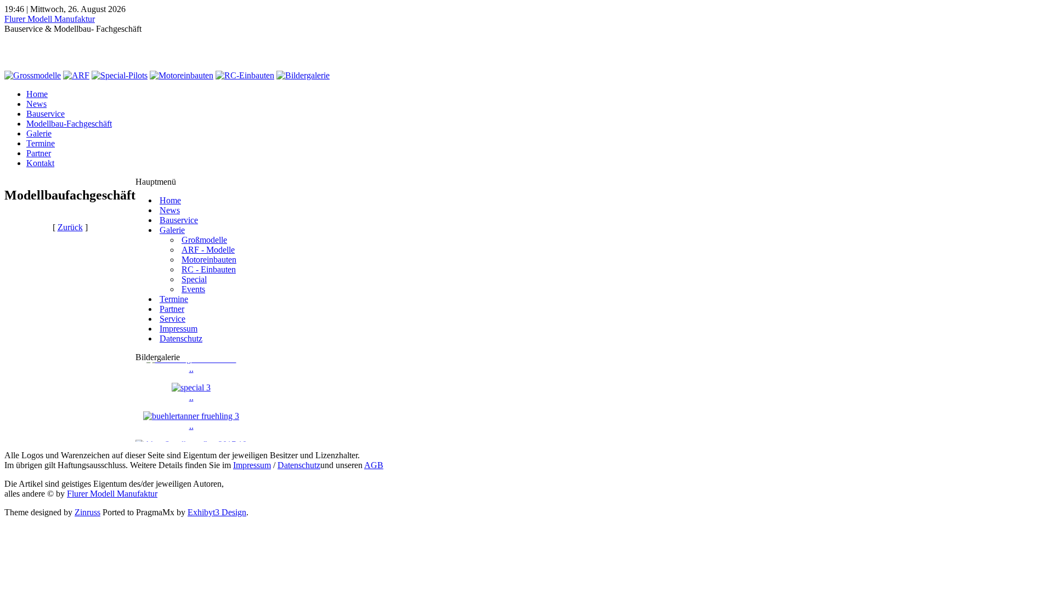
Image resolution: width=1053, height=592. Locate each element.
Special (194, 279)
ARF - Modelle (208, 249)
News (36, 104)
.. (191, 394)
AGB (373, 465)
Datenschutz (181, 338)
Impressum (178, 328)
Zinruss (87, 512)
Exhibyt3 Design (217, 512)
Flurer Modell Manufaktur (49, 19)
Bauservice (45, 113)
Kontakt (40, 163)
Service (172, 318)
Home (37, 94)
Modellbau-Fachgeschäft (69, 123)
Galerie (39, 133)
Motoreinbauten (209, 259)
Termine (40, 143)
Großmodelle (204, 239)
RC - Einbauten (209, 269)
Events (193, 289)
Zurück (70, 227)
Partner (38, 153)
